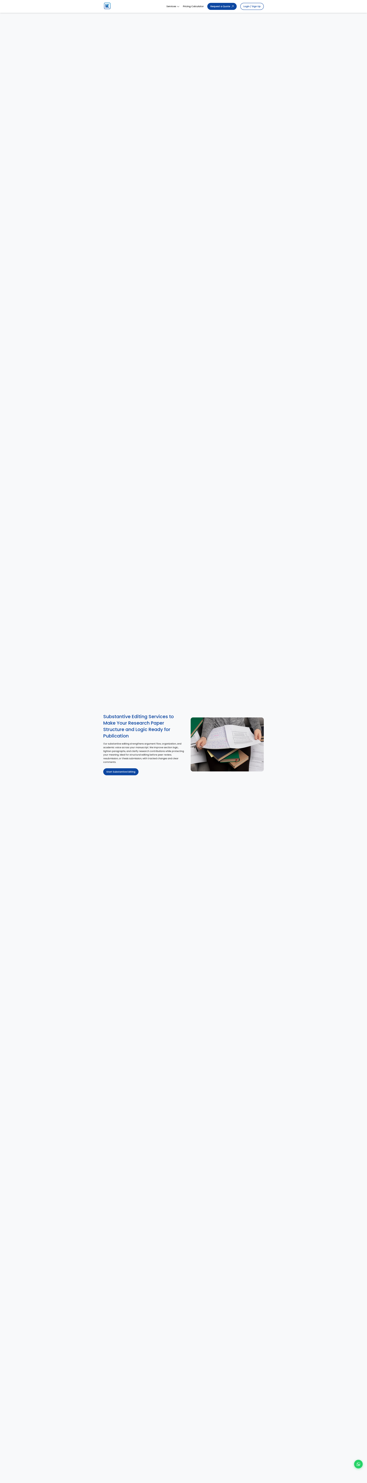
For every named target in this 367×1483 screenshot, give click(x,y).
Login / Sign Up (252, 6)
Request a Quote (220, 6)
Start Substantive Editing (120, 771)
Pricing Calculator (193, 6)
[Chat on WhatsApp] (358, 1464)
